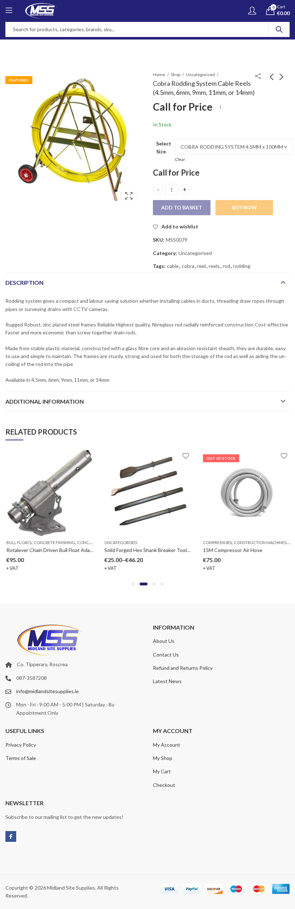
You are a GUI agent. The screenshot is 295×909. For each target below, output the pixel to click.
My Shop (162, 758)
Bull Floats (18, 542)
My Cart (162, 771)
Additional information (44, 401)
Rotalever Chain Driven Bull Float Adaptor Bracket (62, 550)
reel (201, 266)
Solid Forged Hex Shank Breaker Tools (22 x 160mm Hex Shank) (174, 550)
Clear (180, 159)
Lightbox (129, 195)
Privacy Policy (20, 745)
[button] (133, 584)
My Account (166, 745)
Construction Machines (259, 542)
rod (226, 266)
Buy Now (244, 207)
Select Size (163, 147)
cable (173, 266)
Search (279, 29)
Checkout (164, 785)
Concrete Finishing (53, 542)
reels (214, 266)
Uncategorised (200, 74)
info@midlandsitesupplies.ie (47, 691)
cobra (188, 266)
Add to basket (181, 207)
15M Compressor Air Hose (232, 550)
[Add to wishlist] (86, 455)
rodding (241, 266)
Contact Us (166, 654)
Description (24, 282)
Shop (175, 74)
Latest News (167, 681)
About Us (163, 641)
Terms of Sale (20, 758)
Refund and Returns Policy (183, 668)
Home (159, 74)
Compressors (217, 542)
